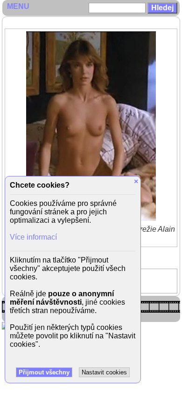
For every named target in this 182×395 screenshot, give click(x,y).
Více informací (33, 237)
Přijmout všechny (44, 372)
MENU (18, 6)
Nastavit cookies (104, 372)
